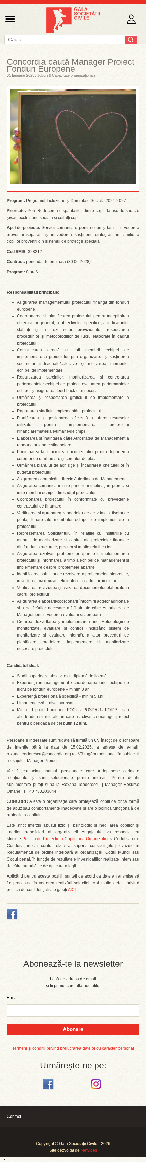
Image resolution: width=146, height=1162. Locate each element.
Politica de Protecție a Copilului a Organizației (65, 838)
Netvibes (89, 1150)
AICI (72, 889)
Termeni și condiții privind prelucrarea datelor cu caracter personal (73, 1048)
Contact (14, 1116)
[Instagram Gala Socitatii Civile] (97, 1089)
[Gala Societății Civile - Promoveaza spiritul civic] (73, 31)
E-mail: (13, 997)
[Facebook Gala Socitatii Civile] (49, 1089)
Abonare (73, 1029)
